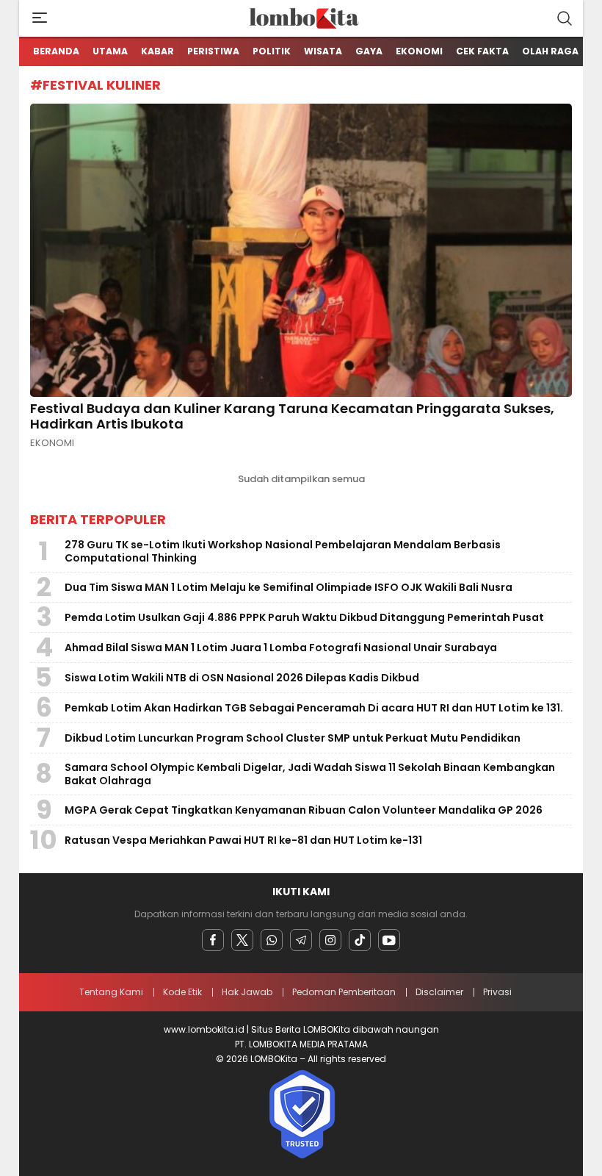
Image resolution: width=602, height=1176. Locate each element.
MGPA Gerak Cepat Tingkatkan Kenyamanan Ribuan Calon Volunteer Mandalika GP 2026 (304, 810)
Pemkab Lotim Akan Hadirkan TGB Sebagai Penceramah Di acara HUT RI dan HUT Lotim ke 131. (314, 707)
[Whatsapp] (272, 940)
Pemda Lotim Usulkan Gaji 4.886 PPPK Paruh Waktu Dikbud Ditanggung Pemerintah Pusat (304, 617)
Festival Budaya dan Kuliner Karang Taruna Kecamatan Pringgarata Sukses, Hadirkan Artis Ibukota (292, 416)
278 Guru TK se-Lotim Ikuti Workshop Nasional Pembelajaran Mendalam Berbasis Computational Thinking (283, 551)
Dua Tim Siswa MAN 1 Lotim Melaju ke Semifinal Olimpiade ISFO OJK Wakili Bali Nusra (288, 587)
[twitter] (242, 940)
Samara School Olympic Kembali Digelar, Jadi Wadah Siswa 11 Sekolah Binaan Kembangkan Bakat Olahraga (310, 774)
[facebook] (213, 940)
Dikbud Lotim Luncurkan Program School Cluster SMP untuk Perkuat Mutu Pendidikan (293, 738)
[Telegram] (301, 940)
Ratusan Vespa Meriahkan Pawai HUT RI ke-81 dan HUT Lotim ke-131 (243, 840)
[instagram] (330, 940)
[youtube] (389, 940)
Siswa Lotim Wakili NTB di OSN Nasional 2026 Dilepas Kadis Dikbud (242, 677)
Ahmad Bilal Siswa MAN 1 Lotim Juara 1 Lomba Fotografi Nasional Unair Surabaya (281, 647)
